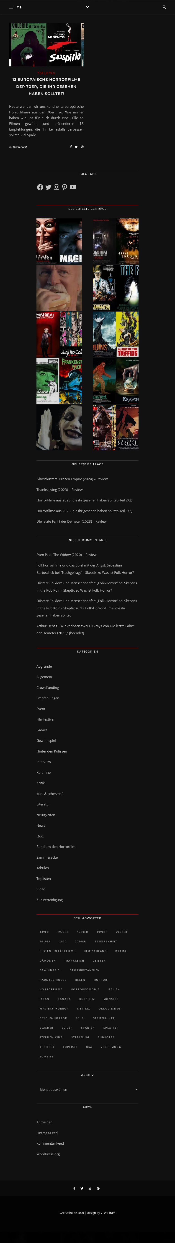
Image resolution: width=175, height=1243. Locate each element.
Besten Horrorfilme (57, 951)
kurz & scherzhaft (50, 793)
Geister (99, 960)
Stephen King (51, 1037)
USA (89, 1047)
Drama (120, 951)
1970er (63, 932)
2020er (80, 941)
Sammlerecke (47, 857)
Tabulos (42, 867)
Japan (44, 999)
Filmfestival (45, 719)
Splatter (111, 1027)
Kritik (40, 783)
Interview (43, 761)
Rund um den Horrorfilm (55, 846)
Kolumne (43, 772)
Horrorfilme (51, 989)
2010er (45, 941)
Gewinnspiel (46, 740)
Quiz (40, 836)
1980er (82, 932)
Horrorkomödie (85, 989)
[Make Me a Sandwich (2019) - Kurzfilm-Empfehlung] (59, 288)
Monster (111, 999)
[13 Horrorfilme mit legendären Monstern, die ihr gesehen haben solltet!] (116, 381)
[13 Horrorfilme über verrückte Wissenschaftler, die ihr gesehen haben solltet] (116, 288)
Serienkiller (104, 1018)
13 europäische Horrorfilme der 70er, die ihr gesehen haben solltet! (46, 86)
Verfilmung (111, 1047)
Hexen (80, 979)
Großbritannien (85, 970)
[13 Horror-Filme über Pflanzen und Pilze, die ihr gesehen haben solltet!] (116, 334)
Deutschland (95, 951)
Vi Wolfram (108, 1213)
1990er (102, 932)
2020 (63, 941)
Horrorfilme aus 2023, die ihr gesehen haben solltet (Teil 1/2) (84, 511)
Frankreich (74, 960)
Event (40, 708)
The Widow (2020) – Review (75, 554)
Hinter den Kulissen (51, 751)
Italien (114, 989)
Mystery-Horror (54, 1008)
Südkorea (106, 1037)
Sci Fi (80, 1018)
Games (41, 730)
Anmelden (44, 1122)
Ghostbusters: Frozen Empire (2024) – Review (72, 479)
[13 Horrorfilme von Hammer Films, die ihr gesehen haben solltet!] (59, 381)
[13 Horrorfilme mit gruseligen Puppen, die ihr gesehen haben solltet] (59, 241)
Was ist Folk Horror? (118, 572)
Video (40, 889)
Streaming (80, 1037)
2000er (121, 932)
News (40, 825)
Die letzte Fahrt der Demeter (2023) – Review (71, 521)
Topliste (70, 1047)
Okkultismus (110, 1008)
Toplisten (46, 73)
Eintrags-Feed (47, 1132)
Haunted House (53, 979)
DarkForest (20, 147)
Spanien (88, 1027)
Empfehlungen (47, 698)
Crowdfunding (47, 687)
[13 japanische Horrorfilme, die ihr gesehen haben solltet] (116, 427)
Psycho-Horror (53, 1018)
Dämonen (48, 960)
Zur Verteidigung (49, 899)
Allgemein (44, 676)
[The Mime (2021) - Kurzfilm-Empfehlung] (59, 427)
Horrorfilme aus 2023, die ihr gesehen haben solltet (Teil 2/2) (84, 500)
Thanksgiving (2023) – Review (59, 489)
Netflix (83, 1008)
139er (44, 932)
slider (67, 1027)
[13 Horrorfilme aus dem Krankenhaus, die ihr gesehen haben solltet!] (116, 241)
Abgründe (44, 666)
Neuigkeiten (45, 815)
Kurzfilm (87, 999)
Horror (100, 979)
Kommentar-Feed (50, 1143)
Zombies (47, 1056)
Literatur (43, 804)
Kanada (64, 999)
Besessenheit (106, 941)
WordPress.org (48, 1154)
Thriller (47, 1047)
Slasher (46, 1027)
